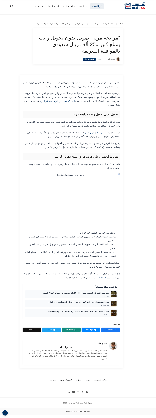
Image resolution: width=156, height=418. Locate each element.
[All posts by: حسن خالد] (113, 346)
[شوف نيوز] (135, 6)
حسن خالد (111, 59)
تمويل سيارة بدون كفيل (95, 132)
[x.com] (82, 392)
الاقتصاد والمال (108, 24)
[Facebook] (66, 347)
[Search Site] (12, 6)
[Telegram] (73, 392)
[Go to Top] (5, 413)
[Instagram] (78, 392)
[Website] (71, 347)
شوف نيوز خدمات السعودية (104, 277)
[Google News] (69, 392)
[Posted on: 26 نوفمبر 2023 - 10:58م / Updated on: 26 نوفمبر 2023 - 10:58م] (104, 59)
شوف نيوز (119, 24)
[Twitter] (61, 347)
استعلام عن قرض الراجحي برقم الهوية (57, 101)
